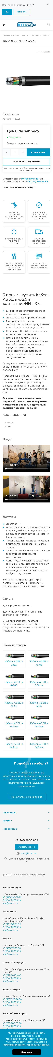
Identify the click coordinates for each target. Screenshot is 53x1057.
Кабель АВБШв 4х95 (39, 704)
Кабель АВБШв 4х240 (14, 684)
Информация (10, 829)
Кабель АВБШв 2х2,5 (14, 663)
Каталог (7, 821)
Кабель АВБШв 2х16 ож (14, 746)
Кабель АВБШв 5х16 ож (39, 684)
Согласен (26, 1052)
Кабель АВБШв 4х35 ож (14, 725)
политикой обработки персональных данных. (27, 1045)
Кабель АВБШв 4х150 (14, 704)
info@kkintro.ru (29, 179)
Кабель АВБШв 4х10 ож (39, 725)
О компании (9, 812)
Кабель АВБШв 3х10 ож (39, 746)
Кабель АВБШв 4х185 (39, 663)
